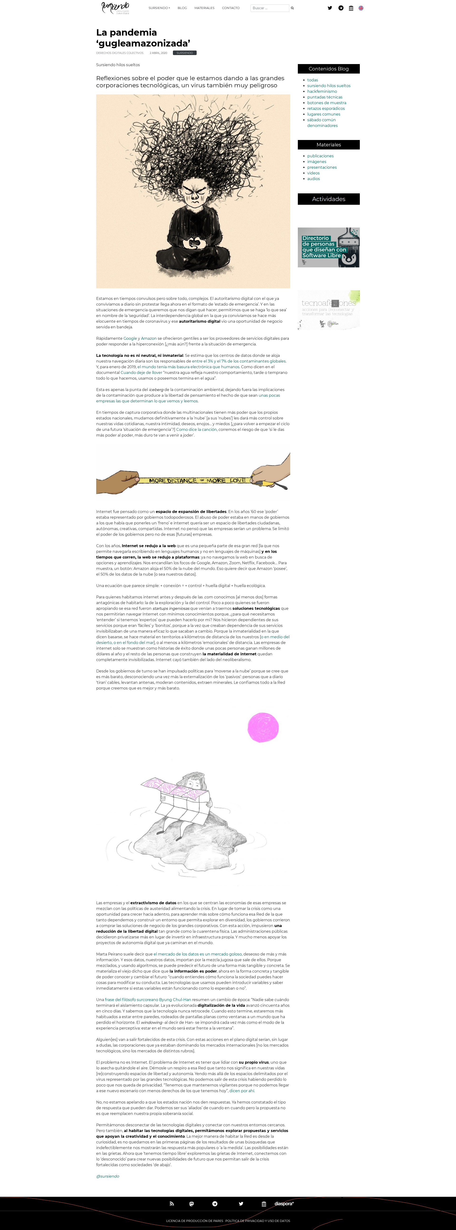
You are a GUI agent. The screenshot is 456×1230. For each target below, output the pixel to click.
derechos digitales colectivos (119, 53)
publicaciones (320, 156)
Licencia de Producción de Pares (194, 1221)
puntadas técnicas (324, 97)
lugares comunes (323, 114)
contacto (231, 8)
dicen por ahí (241, 1091)
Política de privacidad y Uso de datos (257, 1221)
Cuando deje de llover (141, 372)
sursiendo (158, 8)
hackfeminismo (322, 91)
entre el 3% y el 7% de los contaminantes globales (239, 361)
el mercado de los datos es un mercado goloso (198, 954)
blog (182, 8)
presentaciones (322, 167)
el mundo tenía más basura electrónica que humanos (188, 367)
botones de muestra (326, 103)
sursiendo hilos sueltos (329, 86)
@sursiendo (107, 1176)
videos (313, 173)
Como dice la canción (196, 429)
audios (313, 179)
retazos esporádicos (326, 108)
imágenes (316, 161)
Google (130, 338)
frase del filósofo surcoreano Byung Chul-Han (148, 999)
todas (312, 80)
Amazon (149, 338)
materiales (204, 8)
